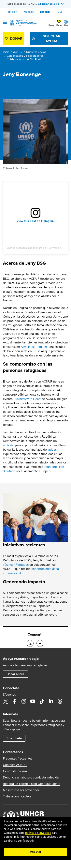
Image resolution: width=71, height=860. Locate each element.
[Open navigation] (5, 22)
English (12, 12)
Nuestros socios (36, 52)
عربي (59, 12)
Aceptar (35, 851)
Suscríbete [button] (14, 738)
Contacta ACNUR (15, 765)
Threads (60, 701)
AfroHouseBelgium (34, 346)
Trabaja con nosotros (17, 796)
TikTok (41, 701)
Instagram (23, 701)
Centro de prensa (15, 771)
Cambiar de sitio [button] (48, 4)
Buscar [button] (51, 24)
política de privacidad (38, 833)
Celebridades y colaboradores (25, 56)
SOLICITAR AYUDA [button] (51, 39)
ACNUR (17, 52)
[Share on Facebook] (39, 643)
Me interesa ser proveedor (21, 790)
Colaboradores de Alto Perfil (24, 59)
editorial (8, 445)
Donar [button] (59, 24)
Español (45, 12)
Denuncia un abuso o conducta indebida (31, 777)
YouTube (32, 701)
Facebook (14, 701)
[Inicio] (23, 22)
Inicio (6, 52)
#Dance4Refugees (16, 564)
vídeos (52, 449)
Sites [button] (66, 24)
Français (28, 12)
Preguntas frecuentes (17, 758)
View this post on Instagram (35, 220)
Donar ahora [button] (15, 674)
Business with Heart (27, 399)
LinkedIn (50, 701)
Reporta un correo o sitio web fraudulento (31, 784)
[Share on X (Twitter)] (30, 643)
